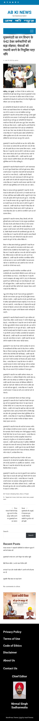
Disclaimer (10, 652)
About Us (9, 660)
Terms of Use (11, 638)
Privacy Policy (12, 631)
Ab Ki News (20, 12)
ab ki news (13, 497)
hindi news (19, 497)
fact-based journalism (19, 16)
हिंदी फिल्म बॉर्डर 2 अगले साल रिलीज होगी (15, 563)
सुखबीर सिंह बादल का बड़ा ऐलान (12, 579)
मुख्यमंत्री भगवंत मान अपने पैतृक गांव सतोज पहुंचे (17, 557)
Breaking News (15, 494)
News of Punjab (24, 494)
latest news (26, 497)
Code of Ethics (12, 645)
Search (5, 531)
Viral (20, 717)
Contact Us (10, 668)
